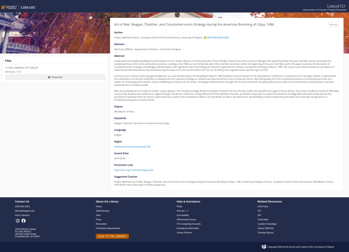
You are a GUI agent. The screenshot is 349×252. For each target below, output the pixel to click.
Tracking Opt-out (265, 232)
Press (98, 219)
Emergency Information (188, 228)
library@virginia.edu (24, 211)
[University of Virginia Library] (18, 10)
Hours (99, 206)
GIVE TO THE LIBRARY (112, 236)
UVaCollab (263, 219)
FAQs (179, 206)
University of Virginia (324, 247)
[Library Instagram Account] (17, 220)
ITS (259, 211)
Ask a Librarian (22, 215)
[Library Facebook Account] (23, 220)
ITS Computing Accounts (189, 224)
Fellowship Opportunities (108, 228)
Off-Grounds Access (186, 219)
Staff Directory (102, 211)
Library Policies (184, 232)
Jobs (98, 215)
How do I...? (182, 211)
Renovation (101, 224)
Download (57, 77)
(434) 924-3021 (22, 206)
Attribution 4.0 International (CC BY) (132, 146)
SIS (259, 215)
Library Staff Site (265, 228)
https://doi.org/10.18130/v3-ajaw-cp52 (133, 170)
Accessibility (183, 215)
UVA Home (263, 206)
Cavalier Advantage (267, 224)
